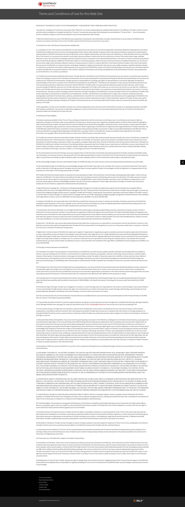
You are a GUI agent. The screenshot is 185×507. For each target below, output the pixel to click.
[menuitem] (47, 477)
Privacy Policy (43, 482)
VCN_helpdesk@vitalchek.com (97, 304)
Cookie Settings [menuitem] (43, 485)
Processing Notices (44, 489)
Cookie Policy (43, 487)
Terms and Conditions (45, 477)
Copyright (42, 500)
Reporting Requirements (46, 480)
